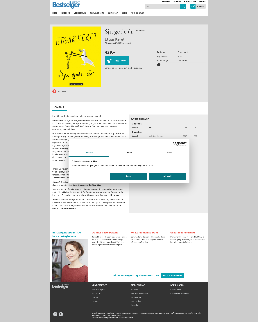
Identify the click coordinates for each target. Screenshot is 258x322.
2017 (180, 56)
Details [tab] (129, 152)
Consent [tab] (89, 152)
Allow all (167, 176)
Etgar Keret (115, 39)
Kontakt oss (96, 293)
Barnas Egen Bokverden (179, 293)
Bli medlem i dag (172, 275)
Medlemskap (136, 301)
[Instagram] (61, 315)
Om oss (202, 1)
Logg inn (166, 1)
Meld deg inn (136, 297)
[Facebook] (55, 315)
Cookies (95, 301)
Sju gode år (137, 123)
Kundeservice (190, 1)
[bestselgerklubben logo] (60, 287)
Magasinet (135, 305)
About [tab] (169, 152)
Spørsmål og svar (99, 289)
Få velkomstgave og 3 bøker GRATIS (135, 275)
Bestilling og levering (139, 293)
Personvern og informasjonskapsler (120, 317)
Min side (177, 1)
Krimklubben (175, 289)
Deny (128, 176)
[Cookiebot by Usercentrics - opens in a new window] (175, 144)
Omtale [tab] (59, 107)
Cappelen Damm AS (100, 317)
